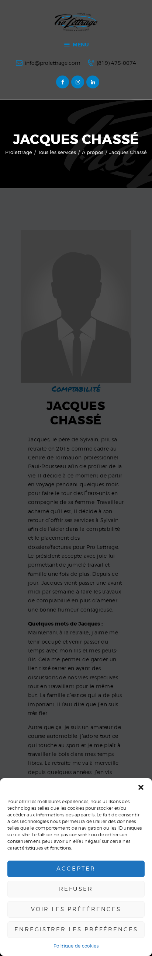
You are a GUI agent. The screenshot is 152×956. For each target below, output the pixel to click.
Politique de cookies (76, 946)
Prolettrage (18, 152)
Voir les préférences (76, 909)
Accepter (76, 868)
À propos (92, 152)
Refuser (76, 889)
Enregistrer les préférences (76, 929)
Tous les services (57, 152)
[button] (141, 787)
